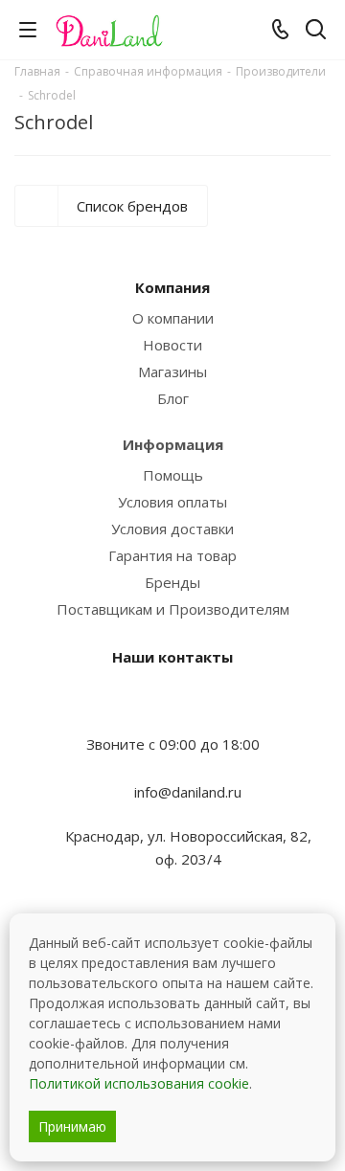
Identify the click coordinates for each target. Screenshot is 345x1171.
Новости (172, 344)
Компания (172, 287)
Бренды (172, 582)
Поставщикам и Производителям (173, 609)
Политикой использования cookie (139, 1083)
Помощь (173, 474)
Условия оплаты (172, 501)
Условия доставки (172, 528)
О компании (173, 317)
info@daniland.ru (188, 791)
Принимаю (72, 1126)
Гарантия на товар (172, 555)
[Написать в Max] (172, 706)
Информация (173, 444)
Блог (173, 398)
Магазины (172, 371)
